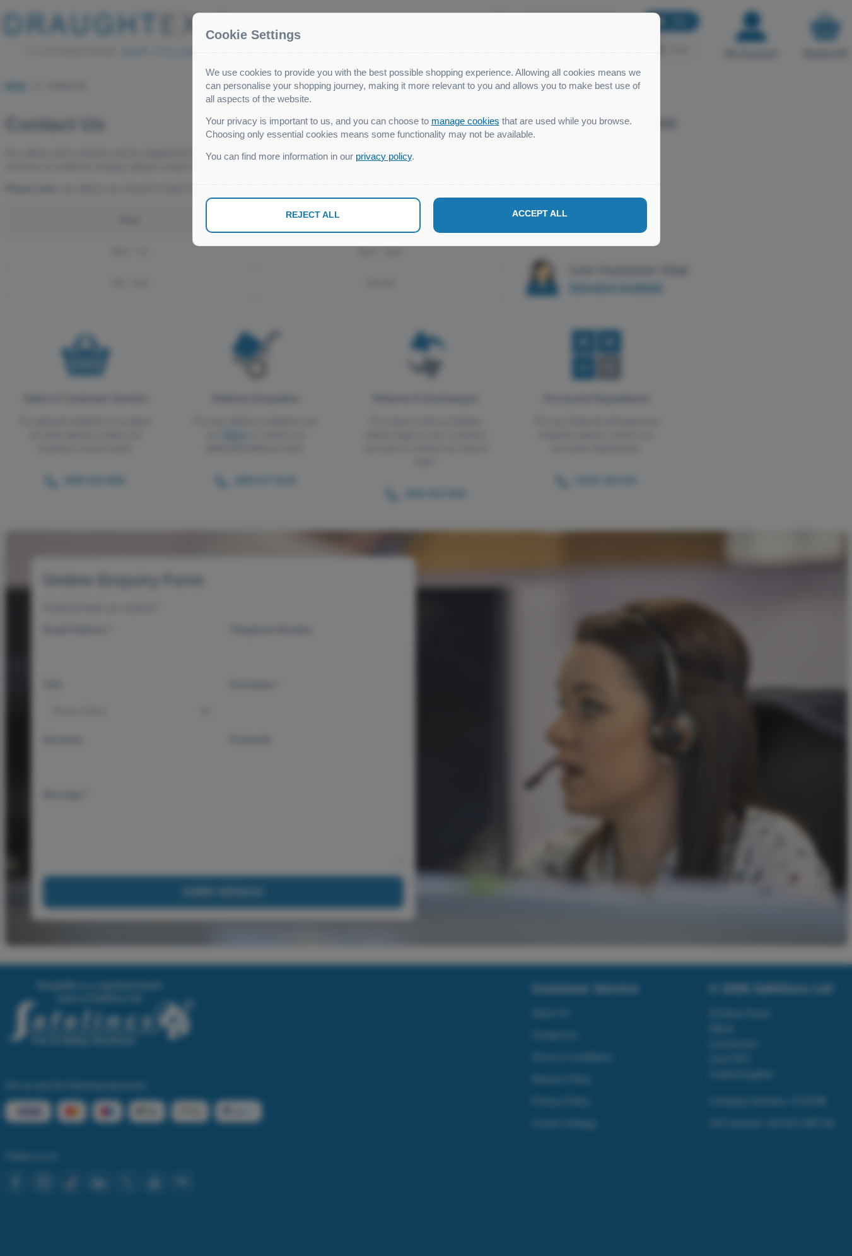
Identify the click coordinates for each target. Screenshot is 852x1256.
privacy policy (384, 156)
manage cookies (465, 121)
